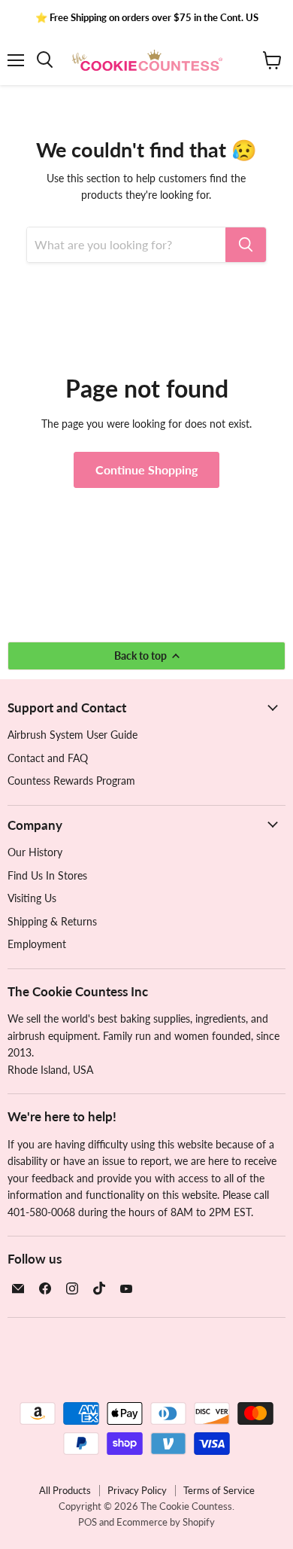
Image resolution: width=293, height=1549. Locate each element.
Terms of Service (219, 1490)
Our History (35, 852)
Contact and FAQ (48, 758)
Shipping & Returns (52, 921)
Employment (37, 944)
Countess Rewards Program (71, 780)
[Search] (245, 244)
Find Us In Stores (47, 875)
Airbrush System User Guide (72, 734)
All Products (65, 1490)
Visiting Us (32, 898)
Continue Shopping (146, 469)
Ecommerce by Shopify (165, 1522)
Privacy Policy (137, 1490)
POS (87, 1522)
